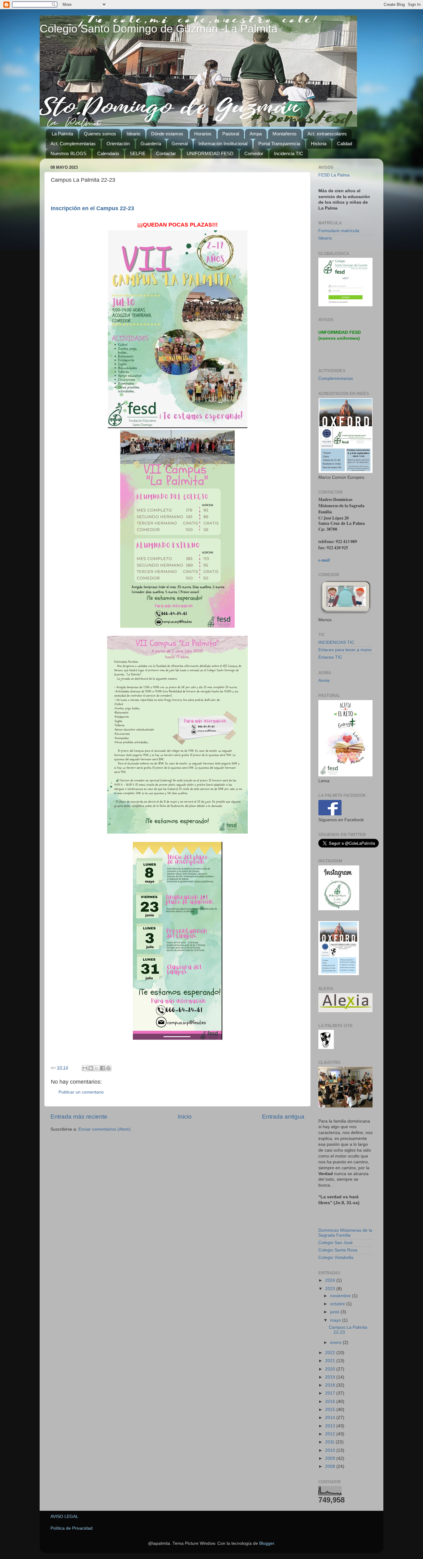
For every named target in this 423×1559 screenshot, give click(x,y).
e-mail (324, 560)
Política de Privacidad (71, 1528)
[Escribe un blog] (91, 1068)
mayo (336, 1320)
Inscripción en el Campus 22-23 (92, 208)
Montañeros (285, 133)
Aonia (323, 680)
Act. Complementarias (73, 143)
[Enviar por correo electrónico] (85, 1068)
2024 (330, 1280)
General (180, 143)
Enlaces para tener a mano (345, 650)
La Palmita (62, 133)
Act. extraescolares (327, 133)
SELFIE (138, 153)
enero (336, 1342)
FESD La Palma (334, 175)
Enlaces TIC (330, 657)
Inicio (185, 1116)
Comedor (253, 153)
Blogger (266, 1543)
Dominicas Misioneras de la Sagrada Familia (345, 1233)
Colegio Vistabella (335, 1257)
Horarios (203, 133)
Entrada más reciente (78, 1116)
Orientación (118, 143)
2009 (330, 1458)
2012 (330, 1434)
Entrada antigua (283, 1116)
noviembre (341, 1296)
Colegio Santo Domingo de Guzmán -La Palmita (158, 28)
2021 (330, 1360)
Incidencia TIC (288, 153)
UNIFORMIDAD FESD (210, 153)
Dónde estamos (167, 133)
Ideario (133, 133)
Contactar (166, 153)
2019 (330, 1377)
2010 (330, 1450)
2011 (330, 1442)
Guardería (151, 143)
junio (335, 1312)
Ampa (256, 133)
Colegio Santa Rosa (337, 1250)
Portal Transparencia (279, 143)
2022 (330, 1352)
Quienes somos (100, 133)
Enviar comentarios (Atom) (104, 1129)
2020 (330, 1369)
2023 (330, 1288)
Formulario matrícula (338, 230)
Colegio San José (335, 1242)
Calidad (344, 143)
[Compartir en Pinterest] (108, 1068)
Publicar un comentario (81, 1092)
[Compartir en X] (97, 1068)
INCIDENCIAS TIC (336, 642)
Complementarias (335, 378)
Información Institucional (222, 143)
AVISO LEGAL (64, 1516)
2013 (330, 1426)
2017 (330, 1393)
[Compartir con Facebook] (102, 1068)
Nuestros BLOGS (68, 153)
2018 (330, 1385)
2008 (330, 1466)
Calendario (108, 153)
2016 (330, 1401)
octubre (338, 1304)
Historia (318, 143)
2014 (330, 1417)
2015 (330, 1409)
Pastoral (230, 133)
